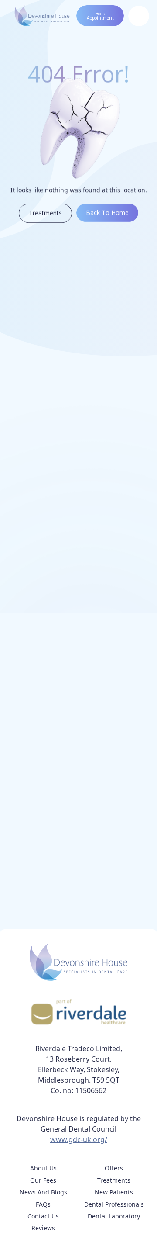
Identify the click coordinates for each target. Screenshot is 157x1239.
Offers (114, 1168)
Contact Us (43, 1216)
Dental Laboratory (114, 1216)
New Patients (114, 1192)
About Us (43, 1168)
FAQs (43, 1204)
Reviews (43, 1228)
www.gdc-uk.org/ (78, 1139)
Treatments (113, 1180)
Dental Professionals (114, 1204)
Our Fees (43, 1180)
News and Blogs (43, 1192)
